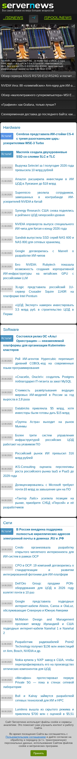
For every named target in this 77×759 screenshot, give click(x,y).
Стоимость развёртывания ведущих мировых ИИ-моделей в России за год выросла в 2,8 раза (38, 395)
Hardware (11, 127)
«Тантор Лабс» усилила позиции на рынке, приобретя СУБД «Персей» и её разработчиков (38, 503)
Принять (38, 753)
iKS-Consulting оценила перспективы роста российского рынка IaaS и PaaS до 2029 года (38, 471)
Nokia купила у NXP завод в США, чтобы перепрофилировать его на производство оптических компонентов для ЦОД (38, 664)
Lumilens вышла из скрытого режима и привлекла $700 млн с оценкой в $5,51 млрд (38, 714)
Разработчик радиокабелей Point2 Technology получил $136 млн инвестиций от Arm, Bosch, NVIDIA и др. (38, 646)
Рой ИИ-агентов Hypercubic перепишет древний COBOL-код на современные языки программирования (38, 363)
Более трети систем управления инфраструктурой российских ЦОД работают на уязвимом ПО (38, 440)
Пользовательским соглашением (26, 736)
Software (11, 329)
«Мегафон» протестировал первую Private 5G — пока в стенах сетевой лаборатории (38, 682)
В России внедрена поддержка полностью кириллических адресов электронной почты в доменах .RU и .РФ (36, 534)
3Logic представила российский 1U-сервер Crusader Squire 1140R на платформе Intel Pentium (38, 291)
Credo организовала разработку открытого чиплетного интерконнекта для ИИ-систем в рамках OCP (38, 552)
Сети (7, 523)
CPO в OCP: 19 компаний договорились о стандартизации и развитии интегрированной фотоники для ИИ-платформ (38, 570)
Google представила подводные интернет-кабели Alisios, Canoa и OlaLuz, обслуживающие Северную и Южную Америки (38, 606)
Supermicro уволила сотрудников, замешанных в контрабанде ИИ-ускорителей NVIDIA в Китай (38, 197)
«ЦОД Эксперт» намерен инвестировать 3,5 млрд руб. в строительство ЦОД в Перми (38, 309)
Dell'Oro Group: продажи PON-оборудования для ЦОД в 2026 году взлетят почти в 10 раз (38, 588)
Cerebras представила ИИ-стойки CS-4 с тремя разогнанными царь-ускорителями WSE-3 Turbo (38, 139)
